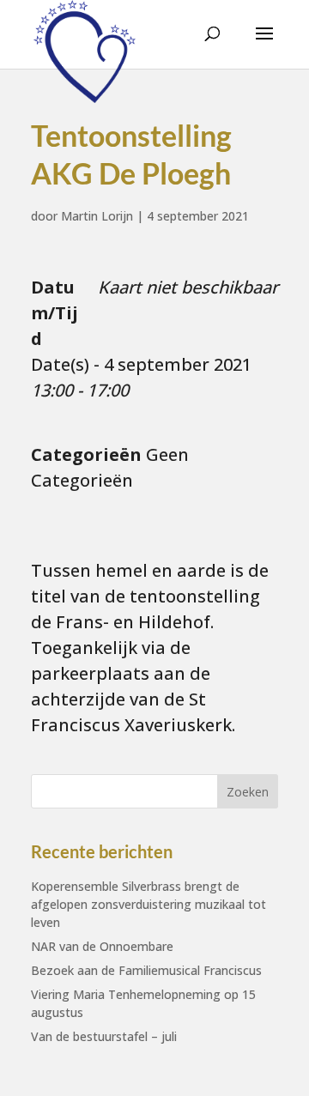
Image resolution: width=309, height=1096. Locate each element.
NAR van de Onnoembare (102, 946)
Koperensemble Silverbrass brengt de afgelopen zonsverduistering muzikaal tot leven (148, 904)
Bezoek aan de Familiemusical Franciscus (146, 970)
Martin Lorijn (97, 216)
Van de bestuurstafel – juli (104, 1036)
